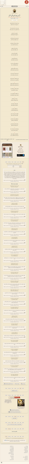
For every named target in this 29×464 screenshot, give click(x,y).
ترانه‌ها (12, 388)
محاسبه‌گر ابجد (11, 450)
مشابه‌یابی (26, 451)
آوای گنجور (11, 451)
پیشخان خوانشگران (11, 452)
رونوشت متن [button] (23, 383)
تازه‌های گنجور (25, 452)
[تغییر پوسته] (1, 462)
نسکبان (12, 454)
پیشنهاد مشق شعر (14, 418)
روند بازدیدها (9, 388)
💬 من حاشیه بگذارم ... (8, 438)
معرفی (26, 456)
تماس (12, 458)
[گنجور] (26, 2)
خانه (26, 446)
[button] (28, 6)
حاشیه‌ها (6, 388)
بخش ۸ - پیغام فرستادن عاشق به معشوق (14, 15)
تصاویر (18, 388)
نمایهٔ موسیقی (25, 449)
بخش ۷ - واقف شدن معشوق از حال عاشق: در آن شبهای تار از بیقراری (7, 139)
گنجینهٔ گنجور (11, 449)
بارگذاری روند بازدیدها (14, 431)
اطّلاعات (23, 388)
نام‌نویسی (16, 440)
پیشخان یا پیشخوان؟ (10, 453)
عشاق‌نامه (13, 13)
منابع (12, 457)
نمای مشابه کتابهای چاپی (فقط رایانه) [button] (9, 383)
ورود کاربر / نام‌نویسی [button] (15, 6)
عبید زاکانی (16, 13)
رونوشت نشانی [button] (17, 383)
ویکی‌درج (13, 166)
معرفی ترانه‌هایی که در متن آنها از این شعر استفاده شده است (15, 424)
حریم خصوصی (11, 459)
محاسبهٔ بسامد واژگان (15, 390)
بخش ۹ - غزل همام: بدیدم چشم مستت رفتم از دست (22, 139)
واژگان (20, 388)
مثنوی (13, 165)
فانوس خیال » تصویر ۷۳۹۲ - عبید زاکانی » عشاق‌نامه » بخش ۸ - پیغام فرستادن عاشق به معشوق (21, 407)
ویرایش (12, 181)
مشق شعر (15, 388)
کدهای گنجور (11, 446)
